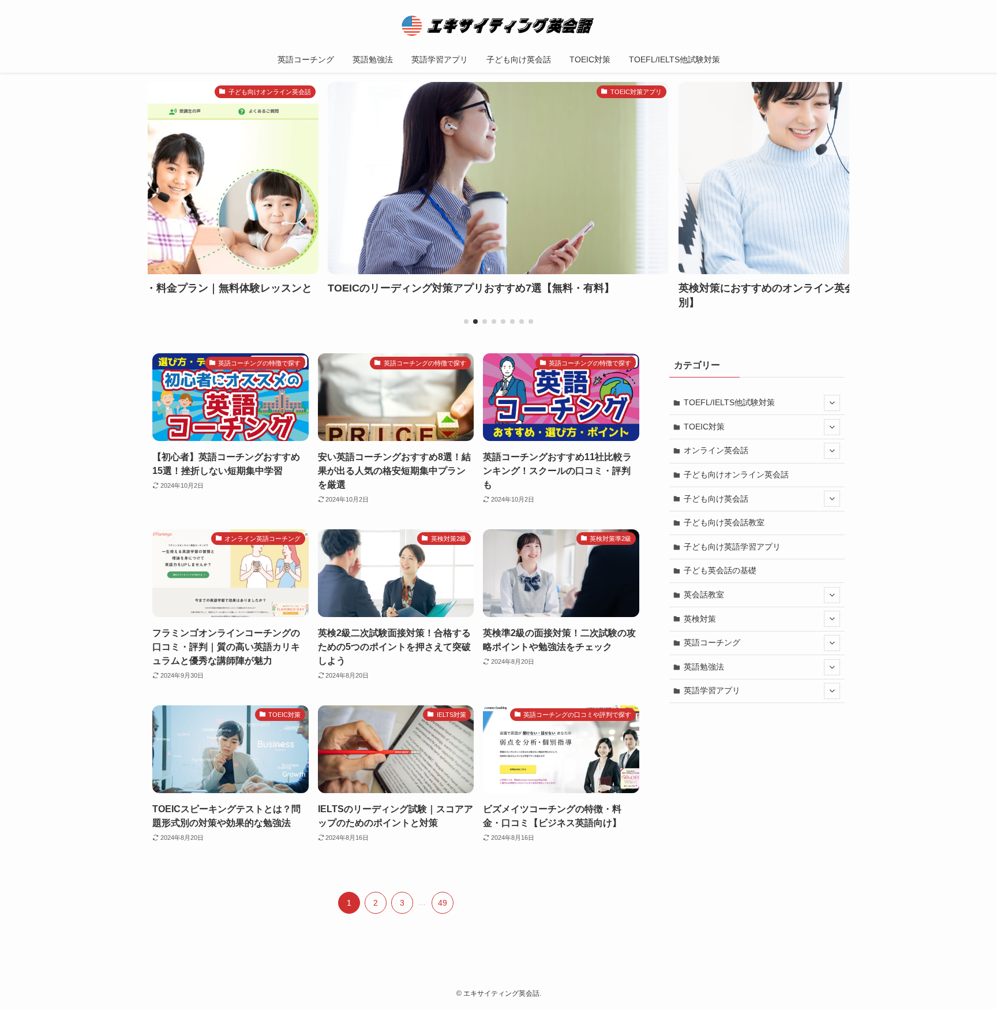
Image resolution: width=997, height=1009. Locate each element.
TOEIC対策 (704, 426)
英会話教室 (704, 594)
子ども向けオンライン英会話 (736, 474)
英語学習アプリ (712, 690)
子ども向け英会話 (716, 498)
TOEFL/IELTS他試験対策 (729, 402)
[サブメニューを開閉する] (832, 403)
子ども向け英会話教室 (724, 522)
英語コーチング (712, 642)
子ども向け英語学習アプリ (732, 546)
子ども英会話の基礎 (720, 570)
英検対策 (700, 618)
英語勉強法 (704, 666)
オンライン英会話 (716, 450)
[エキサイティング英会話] (498, 25)
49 (442, 902)
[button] (466, 321)
